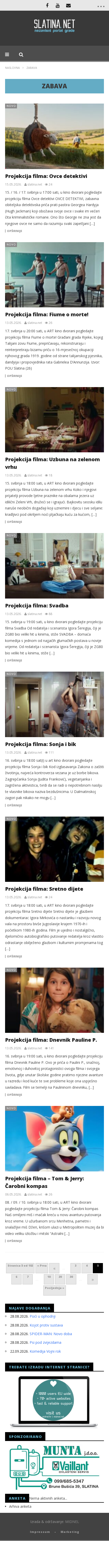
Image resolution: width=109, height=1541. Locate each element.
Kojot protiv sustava (46, 1325)
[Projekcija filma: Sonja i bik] (54, 704)
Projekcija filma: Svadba (36, 605)
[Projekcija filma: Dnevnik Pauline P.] (54, 1000)
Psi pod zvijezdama (45, 1342)
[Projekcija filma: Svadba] (54, 565)
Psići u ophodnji (43, 1316)
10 (48, 1277)
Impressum (40, 1532)
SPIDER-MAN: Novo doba (51, 1333)
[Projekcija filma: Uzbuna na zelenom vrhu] (54, 419)
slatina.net (34, 185)
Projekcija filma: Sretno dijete (44, 888)
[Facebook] (47, 5)
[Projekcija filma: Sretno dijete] (54, 849)
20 (60, 1277)
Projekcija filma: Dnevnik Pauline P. (51, 1039)
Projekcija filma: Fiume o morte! (46, 314)
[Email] (68, 5)
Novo (11, 106)
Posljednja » (54, 1288)
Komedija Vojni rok (45, 1351)
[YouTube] (57, 5)
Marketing (70, 1532)
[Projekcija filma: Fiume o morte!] (54, 274)
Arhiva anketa (20, 1506)
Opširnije (14, 231)
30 (71, 1277)
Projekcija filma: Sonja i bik (40, 744)
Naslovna (12, 68)
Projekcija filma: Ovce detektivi (46, 176)
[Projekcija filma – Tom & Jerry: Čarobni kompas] (54, 1138)
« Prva (42, 1265)
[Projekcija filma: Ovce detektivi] (54, 136)
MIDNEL (72, 1521)
